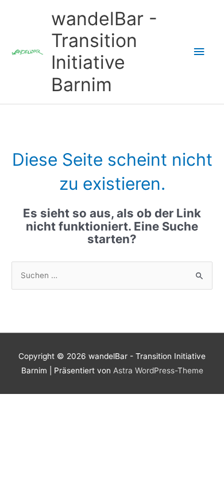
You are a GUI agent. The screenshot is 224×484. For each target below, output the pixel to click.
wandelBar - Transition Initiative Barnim (104, 51)
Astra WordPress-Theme (158, 370)
